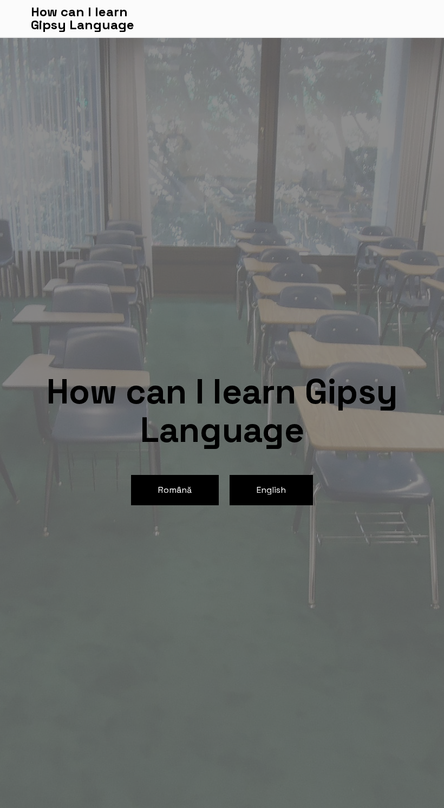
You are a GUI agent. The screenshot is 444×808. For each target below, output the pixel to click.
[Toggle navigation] (406, 18)
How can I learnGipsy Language (82, 18)
